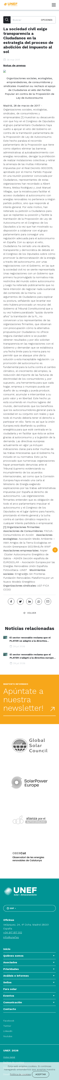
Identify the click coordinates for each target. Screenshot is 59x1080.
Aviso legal (9, 1057)
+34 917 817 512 (12, 932)
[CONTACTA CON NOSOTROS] (55, 550)
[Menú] (54, 5)
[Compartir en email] (48, 601)
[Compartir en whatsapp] (38, 601)
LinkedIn (7, 1031)
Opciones (46, 20)
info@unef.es (11, 937)
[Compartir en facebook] (11, 601)
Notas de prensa (14, 65)
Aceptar (40, 1074)
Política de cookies (20, 1074)
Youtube (7, 1036)
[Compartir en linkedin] (29, 601)
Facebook (8, 1020)
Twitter (7, 1026)
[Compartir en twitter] (20, 601)
